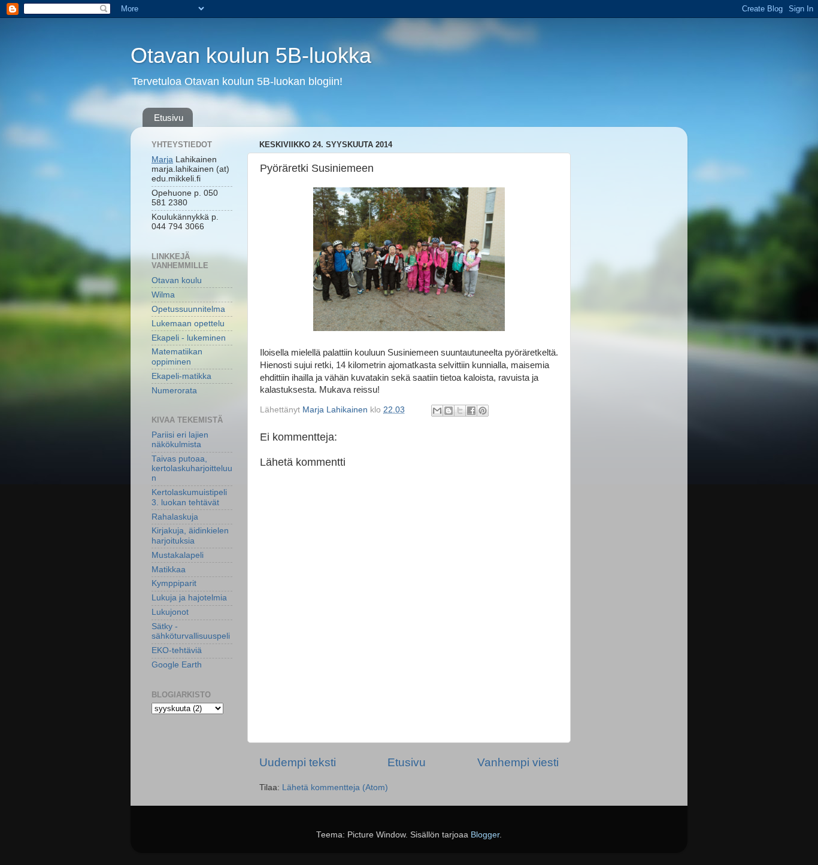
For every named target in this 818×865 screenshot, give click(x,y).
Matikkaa (169, 569)
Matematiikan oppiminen (177, 356)
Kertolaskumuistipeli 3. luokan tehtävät (189, 497)
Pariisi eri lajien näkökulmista (180, 439)
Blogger (485, 834)
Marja (162, 159)
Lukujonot (170, 612)
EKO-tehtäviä (177, 650)
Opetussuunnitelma (188, 309)
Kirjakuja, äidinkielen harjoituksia (190, 535)
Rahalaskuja (175, 516)
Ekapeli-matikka (181, 376)
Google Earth (177, 664)
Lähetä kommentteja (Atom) (335, 787)
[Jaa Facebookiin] (471, 411)
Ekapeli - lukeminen (189, 337)
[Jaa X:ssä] (460, 411)
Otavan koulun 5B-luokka (251, 55)
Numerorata (174, 390)
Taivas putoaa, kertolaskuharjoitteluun (192, 468)
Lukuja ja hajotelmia (189, 597)
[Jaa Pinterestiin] (483, 411)
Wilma (163, 294)
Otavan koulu (177, 280)
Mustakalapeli (178, 555)
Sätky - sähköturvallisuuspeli (191, 631)
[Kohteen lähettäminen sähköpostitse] (437, 411)
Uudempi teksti (297, 762)
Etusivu (168, 118)
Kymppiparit (174, 583)
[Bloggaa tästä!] (449, 411)
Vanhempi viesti (518, 762)
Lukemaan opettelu (188, 323)
